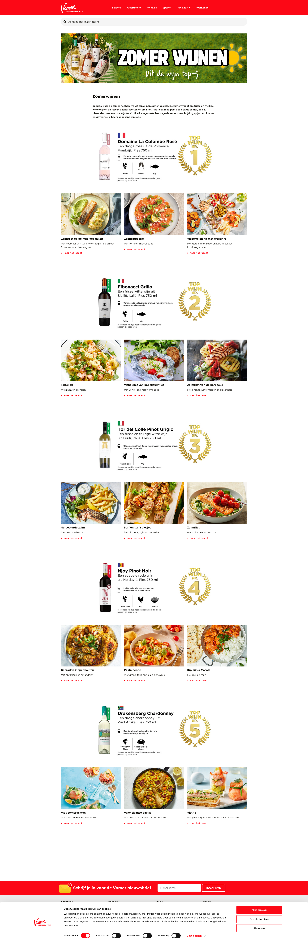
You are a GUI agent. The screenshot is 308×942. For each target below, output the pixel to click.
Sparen (167, 7)
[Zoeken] (65, 22)
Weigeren (259, 928)
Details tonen (194, 935)
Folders (116, 7)
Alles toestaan (259, 910)
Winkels (152, 7)
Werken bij (202, 7)
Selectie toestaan (259, 919)
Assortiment (134, 7)
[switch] (116, 935)
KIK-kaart (182, 7)
